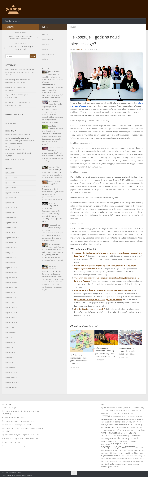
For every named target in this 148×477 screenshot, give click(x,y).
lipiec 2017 (11, 337)
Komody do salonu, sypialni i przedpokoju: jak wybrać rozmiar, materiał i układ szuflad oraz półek (20, 72)
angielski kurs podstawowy (132, 407)
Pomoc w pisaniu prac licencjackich (13, 417)
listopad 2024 (11, 188)
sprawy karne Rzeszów (131, 461)
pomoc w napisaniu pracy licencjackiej (133, 456)
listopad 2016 (11, 377)
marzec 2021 (11, 258)
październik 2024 (13, 193)
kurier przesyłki (138, 419)
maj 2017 (10, 347)
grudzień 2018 (12, 313)
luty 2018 (10, 327)
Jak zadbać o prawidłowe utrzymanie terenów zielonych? (52, 128)
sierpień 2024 (12, 198)
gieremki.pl (79, 50)
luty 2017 (10, 362)
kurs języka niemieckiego (134, 422)
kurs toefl (124, 433)
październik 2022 (13, 223)
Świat (46, 59)
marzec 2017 (11, 357)
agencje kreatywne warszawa (111, 408)
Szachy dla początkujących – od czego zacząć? (51, 205)
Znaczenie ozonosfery (55, 148)
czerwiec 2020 (12, 293)
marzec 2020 (11, 298)
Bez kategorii (48, 39)
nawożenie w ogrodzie (108, 441)
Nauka (73, 27)
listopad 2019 (11, 308)
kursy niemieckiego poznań (123, 435)
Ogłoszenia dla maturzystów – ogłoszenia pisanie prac (20, 435)
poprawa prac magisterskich (131, 458)
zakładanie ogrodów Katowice (110, 467)
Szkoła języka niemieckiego (114, 464)
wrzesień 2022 (12, 228)
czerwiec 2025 (12, 178)
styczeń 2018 (11, 332)
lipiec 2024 (11, 203)
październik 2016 (13, 382)
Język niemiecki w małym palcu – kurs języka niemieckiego (98, 300)
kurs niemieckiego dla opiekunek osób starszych (119, 427)
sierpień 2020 (12, 288)
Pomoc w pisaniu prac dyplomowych (17, 134)
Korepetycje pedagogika (119, 419)
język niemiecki (130, 416)
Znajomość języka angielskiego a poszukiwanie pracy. (20, 438)
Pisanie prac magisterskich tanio (123, 453)
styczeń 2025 (11, 183)
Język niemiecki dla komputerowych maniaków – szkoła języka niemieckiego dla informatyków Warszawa (19, 140)
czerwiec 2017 (12, 342)
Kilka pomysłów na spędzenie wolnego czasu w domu (51, 227)
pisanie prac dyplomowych (131, 450)
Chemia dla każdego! (9, 407)
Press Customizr (27, 475)
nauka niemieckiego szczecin (124, 438)
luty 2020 (10, 303)
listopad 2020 (11, 273)
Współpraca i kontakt (13, 21)
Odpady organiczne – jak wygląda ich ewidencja (52, 183)
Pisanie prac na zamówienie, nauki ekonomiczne (18, 421)
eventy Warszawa (132, 410)
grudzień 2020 (12, 268)
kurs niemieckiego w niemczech (130, 430)
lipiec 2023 (11, 213)
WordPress (11, 475)
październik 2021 (13, 238)
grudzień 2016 (12, 372)
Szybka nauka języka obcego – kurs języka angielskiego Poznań (127, 351)
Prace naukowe (49, 54)
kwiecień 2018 (12, 322)
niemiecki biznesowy (121, 441)
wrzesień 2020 (12, 283)
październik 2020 (13, 278)
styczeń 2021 (11, 263)
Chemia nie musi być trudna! (11, 442)
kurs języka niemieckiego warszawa (113, 425)
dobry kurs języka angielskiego (113, 410)
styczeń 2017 (11, 367)
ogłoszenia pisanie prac (115, 450)
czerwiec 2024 (12, 208)
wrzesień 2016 (12, 387)
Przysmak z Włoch (54, 167)
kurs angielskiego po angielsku (113, 422)
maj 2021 (10, 253)
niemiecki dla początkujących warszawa (118, 445)
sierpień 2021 (12, 243)
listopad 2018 (11, 318)
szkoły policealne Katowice (131, 464)
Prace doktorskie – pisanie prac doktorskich (16, 425)
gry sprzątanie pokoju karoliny (118, 416)
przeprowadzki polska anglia (116, 461)
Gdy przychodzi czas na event (15, 159)
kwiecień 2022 (12, 233)
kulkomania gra (129, 419)
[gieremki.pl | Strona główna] (13, 9)
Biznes (46, 44)
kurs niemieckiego (134, 424)
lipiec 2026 (11, 173)
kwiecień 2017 (12, 352)
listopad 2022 (11, 218)
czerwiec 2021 (12, 248)
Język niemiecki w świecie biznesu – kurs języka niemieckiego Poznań (102, 290)
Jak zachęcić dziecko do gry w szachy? (89, 309)
